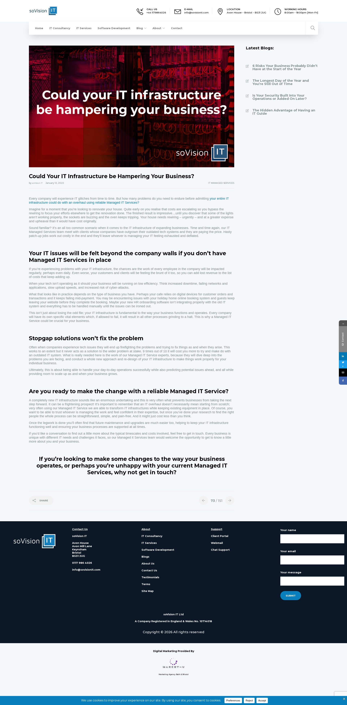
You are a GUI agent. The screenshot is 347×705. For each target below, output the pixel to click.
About (157, 28)
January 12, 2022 (55, 183)
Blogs (145, 556)
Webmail (217, 543)
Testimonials (150, 577)
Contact (176, 28)
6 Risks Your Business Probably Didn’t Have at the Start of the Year (285, 67)
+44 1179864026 (156, 12)
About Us (148, 563)
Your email (288, 551)
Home (39, 28)
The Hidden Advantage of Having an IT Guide (283, 112)
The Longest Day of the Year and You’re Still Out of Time (280, 82)
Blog (139, 28)
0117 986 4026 (82, 562)
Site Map (148, 591)
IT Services (83, 28)
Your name (288, 530)
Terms (146, 584)
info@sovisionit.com (196, 12)
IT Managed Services (221, 183)
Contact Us (149, 570)
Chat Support (220, 549)
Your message (290, 572)
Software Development (114, 28)
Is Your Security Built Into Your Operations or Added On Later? (279, 97)
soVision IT (37, 183)
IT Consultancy (59, 28)
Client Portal (219, 536)
